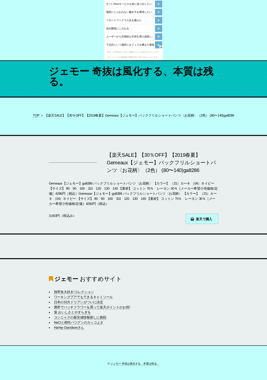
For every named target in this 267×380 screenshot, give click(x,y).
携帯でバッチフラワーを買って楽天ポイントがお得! (92, 307)
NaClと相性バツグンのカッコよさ (79, 322)
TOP (36, 115)
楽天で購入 (204, 219)
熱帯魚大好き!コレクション (74, 292)
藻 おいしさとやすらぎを (72, 312)
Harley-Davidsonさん (69, 327)
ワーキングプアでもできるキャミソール (83, 297)
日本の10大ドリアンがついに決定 (78, 302)
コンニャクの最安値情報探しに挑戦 (80, 317)
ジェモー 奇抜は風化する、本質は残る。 (131, 76)
